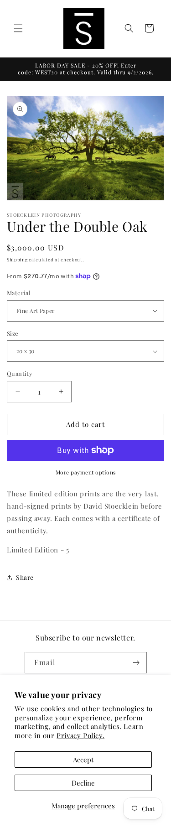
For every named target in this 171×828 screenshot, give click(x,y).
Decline (83, 782)
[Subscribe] (136, 662)
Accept (83, 759)
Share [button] (25, 577)
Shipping (17, 259)
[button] (18, 28)
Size (13, 333)
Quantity (19, 373)
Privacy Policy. (80, 735)
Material (19, 293)
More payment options (86, 472)
